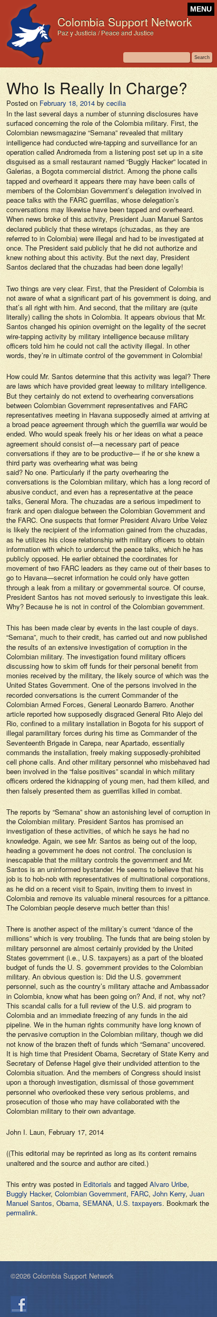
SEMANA (97, 1203)
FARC (140, 1194)
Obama (67, 1203)
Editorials (97, 1184)
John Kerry (169, 1194)
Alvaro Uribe (168, 1184)
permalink (21, 1212)
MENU (201, 9)
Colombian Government (90, 1194)
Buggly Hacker (28, 1194)
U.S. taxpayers (139, 1203)
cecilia (116, 103)
